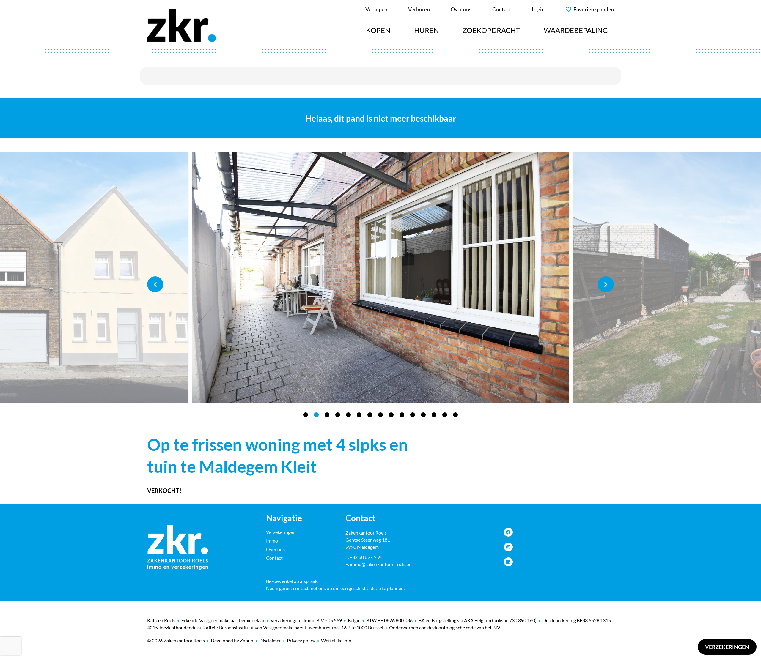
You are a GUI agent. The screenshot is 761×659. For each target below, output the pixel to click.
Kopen (378, 30)
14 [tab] (444, 414)
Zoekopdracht (491, 30)
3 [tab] (327, 414)
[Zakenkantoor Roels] (181, 24)
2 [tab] (316, 414)
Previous (155, 284)
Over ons (275, 549)
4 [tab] (337, 414)
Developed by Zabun (232, 640)
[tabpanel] (380, 277)
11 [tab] (412, 414)
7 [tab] (369, 414)
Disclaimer (270, 640)
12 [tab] (423, 414)
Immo (272, 540)
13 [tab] (434, 414)
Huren (426, 30)
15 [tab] (455, 414)
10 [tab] (402, 414)
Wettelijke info (336, 640)
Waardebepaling (576, 30)
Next (606, 284)
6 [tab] (359, 414)
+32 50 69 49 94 (366, 557)
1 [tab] (305, 414)
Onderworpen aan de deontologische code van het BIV (444, 627)
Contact (274, 558)
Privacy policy (301, 640)
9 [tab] (391, 414)
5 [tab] (348, 414)
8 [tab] (380, 414)
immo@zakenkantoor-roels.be (380, 564)
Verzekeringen (727, 647)
